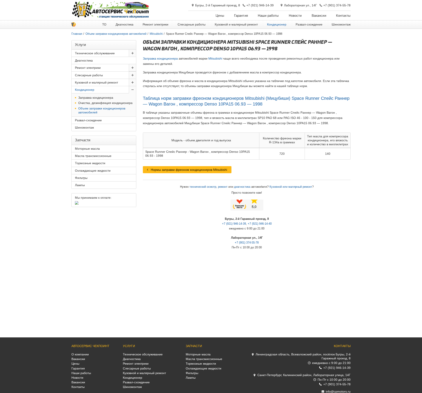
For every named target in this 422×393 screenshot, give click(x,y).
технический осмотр (202, 186)
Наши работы (268, 15)
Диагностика (124, 24)
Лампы (80, 185)
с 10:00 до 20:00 (334, 379)
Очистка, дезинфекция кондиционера (105, 103)
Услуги (129, 346)
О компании (80, 354)
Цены (220, 15)
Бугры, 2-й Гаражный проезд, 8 (217, 5)
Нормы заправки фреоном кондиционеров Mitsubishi (189, 169)
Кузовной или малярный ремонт (290, 186)
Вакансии (319, 15)
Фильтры (81, 178)
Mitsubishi (215, 58)
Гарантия (241, 15)
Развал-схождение (309, 24)
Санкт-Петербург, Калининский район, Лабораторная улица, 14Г (304, 375)
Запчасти (194, 346)
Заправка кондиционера (160, 58)
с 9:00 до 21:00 (331, 363)
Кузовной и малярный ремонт (236, 24)
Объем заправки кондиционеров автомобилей (101, 110)
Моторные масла (87, 148)
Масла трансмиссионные (93, 156)
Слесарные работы (192, 24)
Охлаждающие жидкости (93, 170)
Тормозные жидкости (90, 163)
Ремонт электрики (155, 24)
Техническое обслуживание (95, 53)
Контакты (343, 15)
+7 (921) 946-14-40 (260, 223)
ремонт (222, 186)
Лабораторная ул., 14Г (300, 5)
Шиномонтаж (341, 24)
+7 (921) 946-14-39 (260, 5)
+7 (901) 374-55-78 (337, 5)
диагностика (242, 186)
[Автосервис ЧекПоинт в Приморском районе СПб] (111, 17)
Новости (295, 15)
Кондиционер (276, 24)
